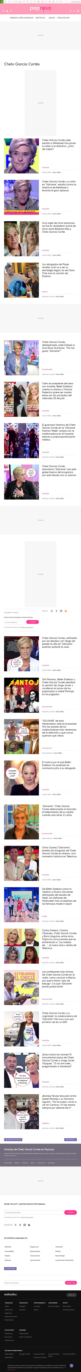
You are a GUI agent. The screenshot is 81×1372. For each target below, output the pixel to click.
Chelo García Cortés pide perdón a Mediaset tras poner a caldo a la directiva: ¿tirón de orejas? (59, 144)
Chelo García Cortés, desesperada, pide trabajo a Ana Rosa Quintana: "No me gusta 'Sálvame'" (58, 346)
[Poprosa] (40, 9)
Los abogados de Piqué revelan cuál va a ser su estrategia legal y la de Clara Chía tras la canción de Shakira (58, 270)
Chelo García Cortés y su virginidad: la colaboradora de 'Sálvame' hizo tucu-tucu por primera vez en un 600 (59, 1017)
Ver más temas (10, 1269)
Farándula (45, 1123)
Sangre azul (25, 1163)
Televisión (45, 167)
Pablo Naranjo (47, 753)
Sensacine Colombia (40, 1357)
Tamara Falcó (41, 1163)
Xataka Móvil (9, 1310)
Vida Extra (22, 1310)
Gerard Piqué (51, 1163)
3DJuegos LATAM (24, 1354)
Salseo (52, 17)
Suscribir (32, 622)
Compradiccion (9, 1340)
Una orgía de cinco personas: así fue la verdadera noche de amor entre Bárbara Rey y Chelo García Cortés (59, 227)
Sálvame (8, 1260)
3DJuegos (22, 1306)
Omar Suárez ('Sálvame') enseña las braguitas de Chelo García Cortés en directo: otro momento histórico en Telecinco (59, 851)
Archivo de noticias (14, 1139)
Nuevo (7, 10)
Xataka (7, 1306)
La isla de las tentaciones (64, 1260)
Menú (3, 10)
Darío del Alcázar (48, 297)
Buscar (11, 10)
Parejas (45, 292)
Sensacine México (39, 1354)
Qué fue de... (41, 17)
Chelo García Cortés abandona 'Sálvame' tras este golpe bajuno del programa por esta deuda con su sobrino (59, 470)
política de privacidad (27, 627)
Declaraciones (47, 369)
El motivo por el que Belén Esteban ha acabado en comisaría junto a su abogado (59, 765)
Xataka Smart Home (11, 1316)
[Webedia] (10, 1294)
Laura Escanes (35, 1260)
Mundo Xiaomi (9, 1320)
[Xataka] (1, 1)
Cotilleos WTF (63, 17)
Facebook (70, 10)
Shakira (33, 1163)
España (44, 916)
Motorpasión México (69, 1354)
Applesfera (8, 1313)
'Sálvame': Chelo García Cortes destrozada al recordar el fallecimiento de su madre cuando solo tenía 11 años (59, 810)
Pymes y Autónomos (25, 1337)
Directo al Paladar (53, 1306)
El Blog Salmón (23, 1333)
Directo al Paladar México (53, 1355)
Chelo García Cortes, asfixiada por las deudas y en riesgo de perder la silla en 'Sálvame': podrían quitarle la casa (59, 642)
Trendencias (8, 1333)
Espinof (36, 1310)
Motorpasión (67, 1306)
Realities (17, 1163)
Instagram (78, 10)
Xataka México (9, 1354)
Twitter (74, 10)
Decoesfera (8, 1337)
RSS (66, 610)
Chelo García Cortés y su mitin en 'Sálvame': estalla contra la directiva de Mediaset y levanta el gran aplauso (59, 186)
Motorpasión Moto (69, 1310)
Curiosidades (9, 1251)
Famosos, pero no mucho (21, 17)
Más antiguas (70, 1139)
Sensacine (37, 1306)
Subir (70, 1295)
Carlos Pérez (46, 172)
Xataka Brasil (9, 1357)
